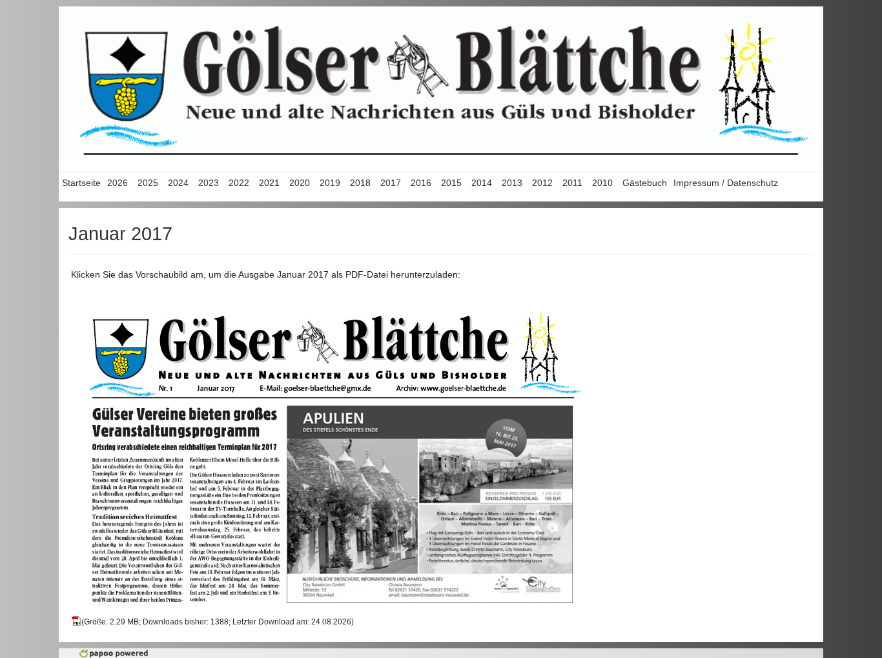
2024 (178, 183)
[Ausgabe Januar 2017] (333, 453)
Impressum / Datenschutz (725, 183)
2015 (451, 183)
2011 (572, 183)
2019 (330, 183)
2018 (360, 183)
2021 (269, 183)
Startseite (81, 183)
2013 (512, 183)
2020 (299, 183)
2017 (390, 183)
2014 (481, 183)
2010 (602, 183)
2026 (117, 183)
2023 (208, 183)
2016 (421, 183)
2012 (542, 183)
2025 (148, 183)
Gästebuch (644, 183)
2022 (239, 183)
